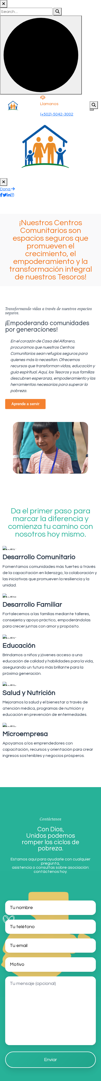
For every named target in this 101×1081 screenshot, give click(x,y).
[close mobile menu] (3, 182)
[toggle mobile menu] (92, 110)
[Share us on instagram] (12, 195)
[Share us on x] (5, 195)
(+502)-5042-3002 (56, 114)
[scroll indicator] (41, 55)
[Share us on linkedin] (8, 195)
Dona (5, 189)
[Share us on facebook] (1, 195)
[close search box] (3, 4)
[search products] (57, 11)
